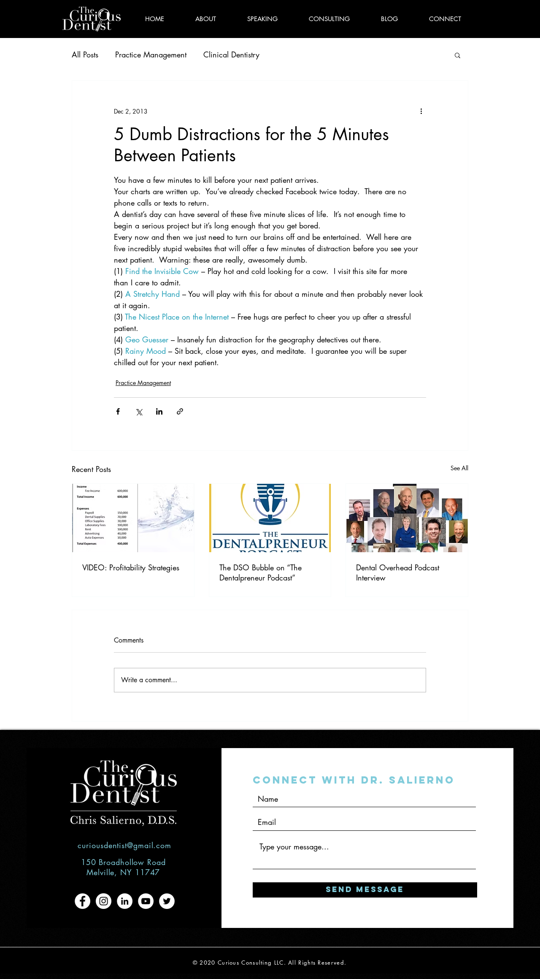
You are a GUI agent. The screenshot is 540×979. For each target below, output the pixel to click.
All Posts (85, 54)
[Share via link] (180, 411)
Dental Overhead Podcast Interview (397, 572)
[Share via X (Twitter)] (139, 411)
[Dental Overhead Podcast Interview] (407, 518)
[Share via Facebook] (118, 411)
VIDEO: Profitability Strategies (130, 567)
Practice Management (150, 54)
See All (459, 468)
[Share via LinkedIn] (159, 411)
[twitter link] (167, 901)
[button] (458, 55)
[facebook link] (82, 901)
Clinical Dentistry (231, 54)
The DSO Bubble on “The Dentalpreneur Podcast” (260, 572)
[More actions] (421, 111)
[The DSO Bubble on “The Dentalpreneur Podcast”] (270, 518)
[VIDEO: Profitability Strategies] (133, 518)
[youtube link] (146, 901)
